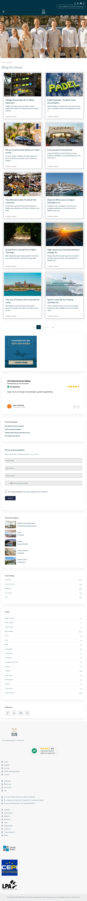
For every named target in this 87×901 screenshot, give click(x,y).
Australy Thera (22, 559)
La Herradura (9, 653)
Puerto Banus (8, 813)
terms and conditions (41, 492)
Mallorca (7, 666)
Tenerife (7, 684)
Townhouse (8, 593)
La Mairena (8, 657)
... (11, 111)
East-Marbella (9, 631)
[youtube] (80, 3)
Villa (6, 597)
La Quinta (7, 829)
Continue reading (10, 116)
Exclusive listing (9, 584)
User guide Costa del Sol (12, 436)
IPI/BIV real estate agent (12, 771)
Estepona (7, 816)
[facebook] (75, 3)
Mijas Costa (8, 675)
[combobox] (9, 483)
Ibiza (6, 640)
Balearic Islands (9, 618)
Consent (7, 489)
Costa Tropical (9, 627)
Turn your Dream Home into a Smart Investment (19, 797)
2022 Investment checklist (13, 429)
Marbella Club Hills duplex (26, 523)
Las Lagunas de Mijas (11, 662)
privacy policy (26, 492)
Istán (6, 644)
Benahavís (7, 819)
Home (6, 762)
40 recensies (24, 383)
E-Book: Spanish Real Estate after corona (17, 433)
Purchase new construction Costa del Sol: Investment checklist (24, 800)
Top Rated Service (47, 751)
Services (6, 768)
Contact (6, 774)
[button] (78, 406)
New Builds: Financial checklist (14, 426)
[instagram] (83, 3)
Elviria (6, 636)
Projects (6, 765)
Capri (19, 532)
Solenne (20, 541)
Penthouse (8, 588)
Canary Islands (9, 622)
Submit (10, 498)
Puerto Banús (9, 679)
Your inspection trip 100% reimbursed (71, 6)
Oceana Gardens (22, 550)
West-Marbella (9, 693)
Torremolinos (9, 688)
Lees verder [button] (11, 402)
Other (6, 835)
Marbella (7, 671)
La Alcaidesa (8, 649)
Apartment (8, 580)
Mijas (5, 822)
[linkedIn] (77, 3)
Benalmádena (8, 826)
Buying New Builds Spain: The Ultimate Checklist (19, 803)
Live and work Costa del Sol (59, 149)
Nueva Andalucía (9, 832)
